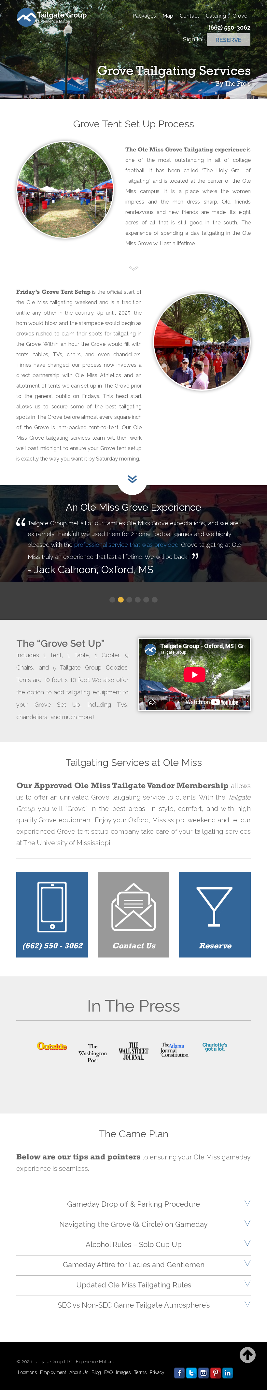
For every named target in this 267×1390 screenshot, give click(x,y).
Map (167, 16)
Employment (53, 1372)
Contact (189, 16)
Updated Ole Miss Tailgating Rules (133, 1285)
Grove (239, 16)
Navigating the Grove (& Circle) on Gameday (133, 1224)
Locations (27, 1372)
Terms (140, 1372)
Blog (96, 1372)
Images (123, 1372)
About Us (78, 1372)
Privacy (157, 1372)
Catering (216, 16)
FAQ (108, 1372)
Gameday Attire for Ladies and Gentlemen (133, 1264)
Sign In (192, 39)
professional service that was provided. (126, 544)
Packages (144, 16)
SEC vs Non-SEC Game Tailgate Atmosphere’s (134, 1305)
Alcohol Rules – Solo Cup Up (134, 1244)
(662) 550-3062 (229, 27)
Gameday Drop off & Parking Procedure (133, 1204)
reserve (229, 39)
